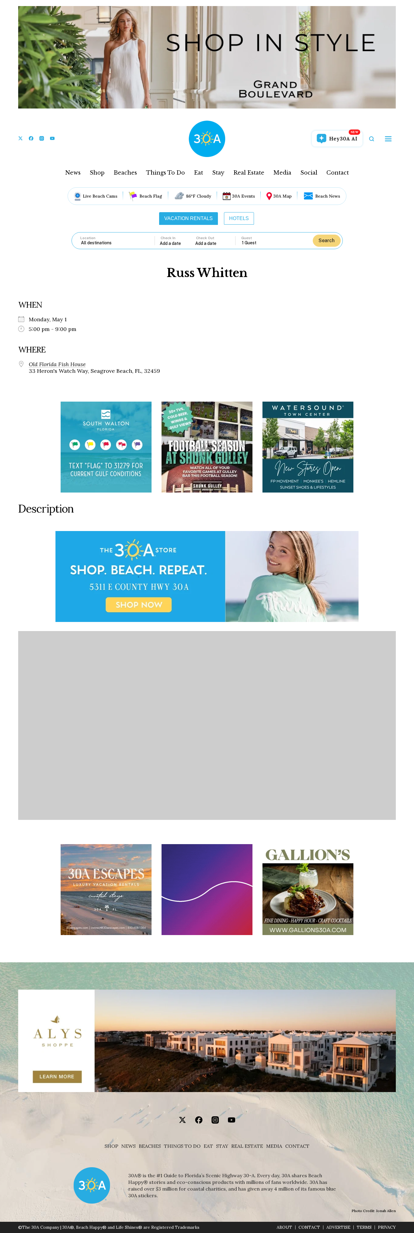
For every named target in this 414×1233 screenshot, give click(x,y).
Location (87, 238)
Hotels (239, 218)
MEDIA (274, 1146)
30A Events (243, 196)
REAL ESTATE (247, 1146)
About (284, 1227)
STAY (222, 1146)
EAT (208, 1146)
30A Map (282, 196)
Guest (246, 238)
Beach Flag (150, 196)
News (73, 172)
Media (282, 172)
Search (327, 240)
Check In (168, 238)
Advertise (338, 1227)
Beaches (125, 172)
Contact (337, 172)
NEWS (128, 1146)
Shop (97, 172)
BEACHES (150, 1146)
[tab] (188, 218)
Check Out (205, 238)
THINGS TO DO (182, 1146)
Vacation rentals (188, 218)
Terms (364, 1227)
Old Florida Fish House (57, 364)
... (177, 243)
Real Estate (248, 172)
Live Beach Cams (100, 196)
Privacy (387, 1227)
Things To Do (165, 172)
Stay (218, 172)
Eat (198, 172)
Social (308, 172)
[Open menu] (388, 138)
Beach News (327, 196)
